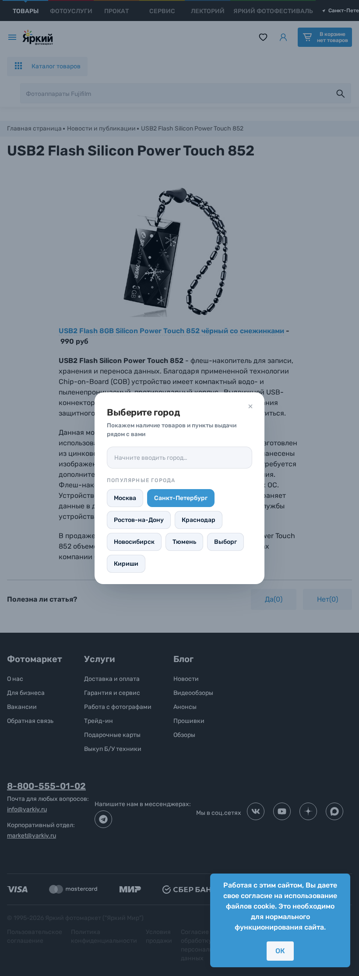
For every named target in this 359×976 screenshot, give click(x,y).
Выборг (225, 542)
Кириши (126, 563)
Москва (125, 498)
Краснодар (198, 520)
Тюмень (184, 542)
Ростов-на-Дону (139, 520)
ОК (280, 951)
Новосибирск (134, 542)
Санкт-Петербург (181, 498)
